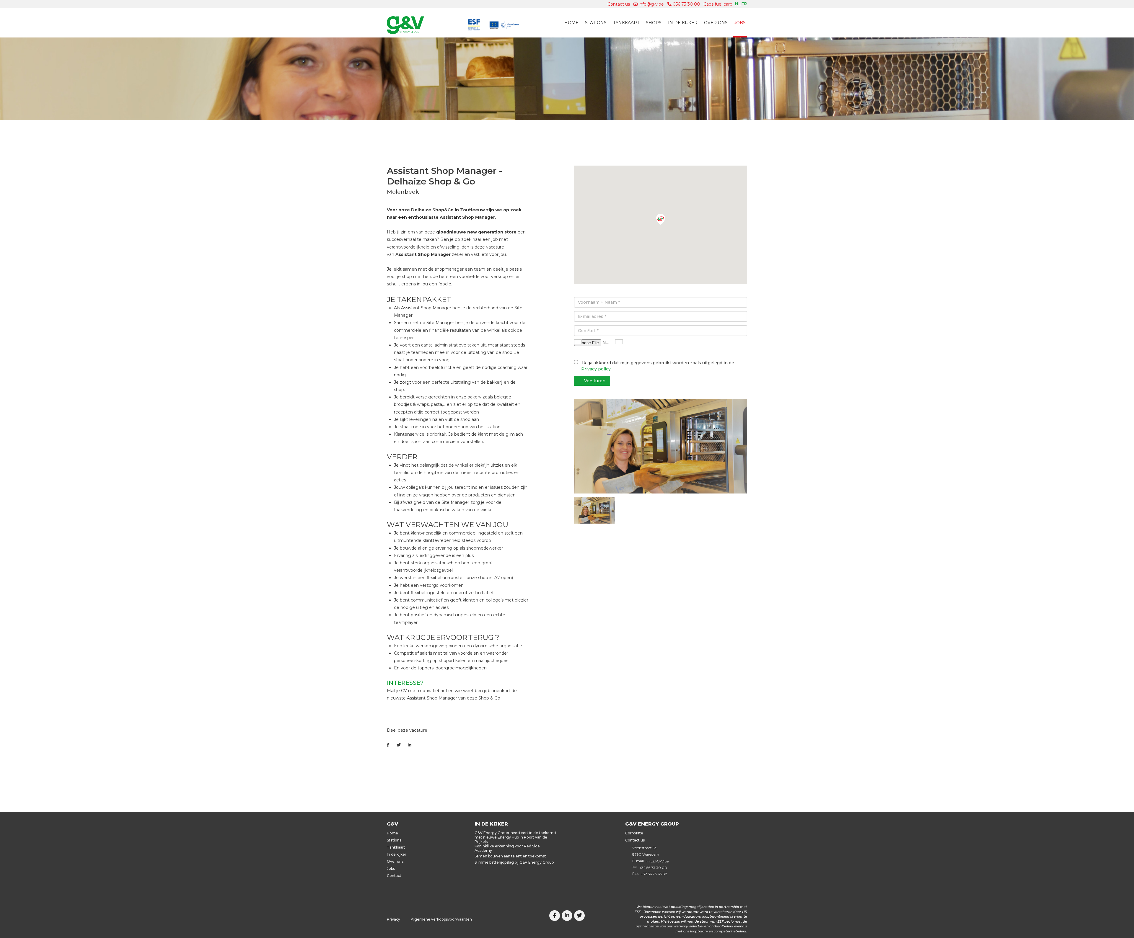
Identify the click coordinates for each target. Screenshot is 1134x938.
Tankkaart (626, 22)
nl (738, 3)
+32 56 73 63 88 (654, 874)
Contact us (618, 4)
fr (744, 3)
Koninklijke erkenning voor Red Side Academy (507, 848)
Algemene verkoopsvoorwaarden (441, 919)
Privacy (393, 919)
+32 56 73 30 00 (653, 867)
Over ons (716, 22)
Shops (654, 22)
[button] (660, 219)
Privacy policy (596, 369)
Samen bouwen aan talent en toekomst (510, 856)
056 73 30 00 (686, 4)
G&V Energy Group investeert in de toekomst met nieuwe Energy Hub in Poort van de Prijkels (516, 837)
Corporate (634, 833)
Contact (394, 875)
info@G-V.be (657, 861)
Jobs (740, 22)
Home (571, 22)
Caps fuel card (717, 4)
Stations (596, 22)
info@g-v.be (651, 4)
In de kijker (683, 22)
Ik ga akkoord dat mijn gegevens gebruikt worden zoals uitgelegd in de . (657, 366)
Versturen (594, 380)
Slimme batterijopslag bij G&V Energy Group (514, 862)
